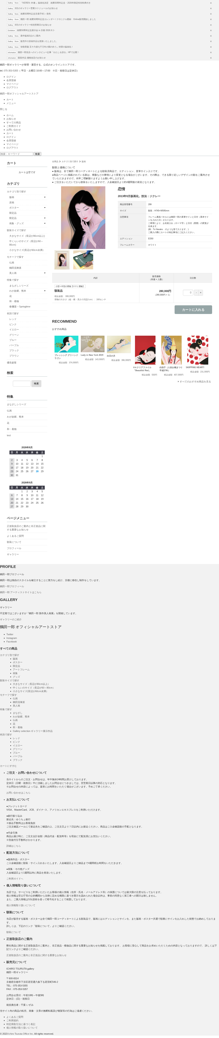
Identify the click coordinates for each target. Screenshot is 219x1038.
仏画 (11, 262)
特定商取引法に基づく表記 (20, 1024)
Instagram (11, 638)
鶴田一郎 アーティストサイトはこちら (21, 592)
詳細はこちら (13, 845)
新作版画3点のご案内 (30, 36)
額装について (14, 542)
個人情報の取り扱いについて (22, 1027)
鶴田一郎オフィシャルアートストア (19, 93)
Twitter (9, 634)
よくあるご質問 (15, 535)
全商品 (55, 161)
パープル (14, 345)
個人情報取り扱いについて (20, 905)
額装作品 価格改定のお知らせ (32, 58)
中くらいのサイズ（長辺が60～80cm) (26, 243)
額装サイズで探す (16, 230)
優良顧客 (12, 362)
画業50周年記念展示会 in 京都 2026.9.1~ (36, 30)
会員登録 (11, 80)
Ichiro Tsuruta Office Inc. (21, 1033)
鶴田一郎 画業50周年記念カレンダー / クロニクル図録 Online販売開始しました (58, 19)
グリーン (14, 334)
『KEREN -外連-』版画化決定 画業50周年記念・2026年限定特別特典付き (56, 3)
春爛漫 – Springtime (19, 306)
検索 (37, 154)
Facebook (11, 641)
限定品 (13, 213)
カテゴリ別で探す (70, 161)
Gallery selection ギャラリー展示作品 (33, 731)
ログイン (11, 76)
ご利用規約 (12, 1020)
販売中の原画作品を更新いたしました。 (39, 41)
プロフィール (14, 548)
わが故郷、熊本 (17, 290)
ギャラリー (13, 554)
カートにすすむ (8, 765)
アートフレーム (21, 669)
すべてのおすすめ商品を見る (195, 381)
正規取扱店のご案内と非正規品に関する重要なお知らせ (26, 528)
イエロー (14, 329)
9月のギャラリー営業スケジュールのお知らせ (36, 8)
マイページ (12, 84)
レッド (13, 319)
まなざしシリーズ (19, 285)
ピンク (13, 324)
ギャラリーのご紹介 (11, 619)
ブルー (13, 340)
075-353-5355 (11, 70)
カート (10, 99)
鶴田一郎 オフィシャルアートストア (31, 627)
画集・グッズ (16, 223)
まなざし (17, 712)
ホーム (10, 115)
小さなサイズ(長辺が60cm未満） (27, 250)
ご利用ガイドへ (14, 878)
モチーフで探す (15, 257)
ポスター (14, 207)
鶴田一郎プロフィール (12, 586)
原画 (11, 202)
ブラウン (14, 355)
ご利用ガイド (13, 126)
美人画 (13, 273)
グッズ (16, 676)
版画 (84, 161)
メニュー (11, 103)
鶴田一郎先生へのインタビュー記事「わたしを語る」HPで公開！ (48, 52)
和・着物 (14, 301)
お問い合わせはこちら (18, 792)
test (9, 435)
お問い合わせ (13, 129)
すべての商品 (13, 122)
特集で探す (13, 279)
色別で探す (13, 313)
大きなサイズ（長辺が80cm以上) (27, 235)
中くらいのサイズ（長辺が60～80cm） (34, 687)
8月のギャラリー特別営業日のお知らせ (33, 25)
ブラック (14, 350)
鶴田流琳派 (15, 267)
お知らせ (11, 118)
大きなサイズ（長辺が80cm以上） (31, 684)
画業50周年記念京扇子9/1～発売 (36, 14)
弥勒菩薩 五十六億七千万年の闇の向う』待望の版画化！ (47, 47)
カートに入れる (193, 309)
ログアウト (12, 87)
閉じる (3, 109)
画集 (15, 673)
